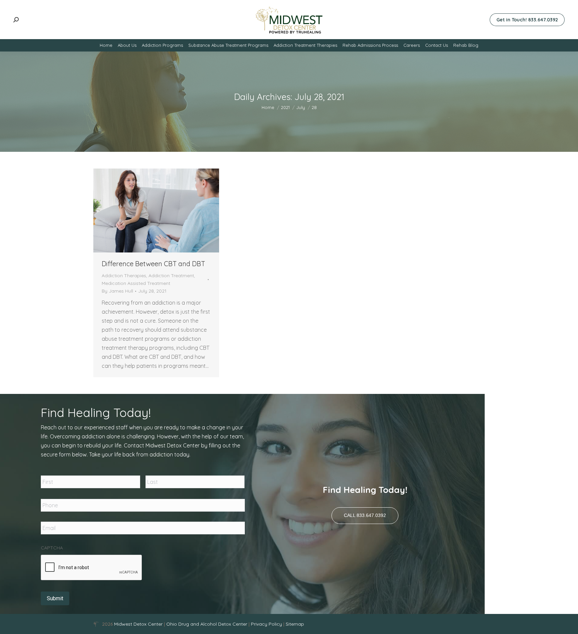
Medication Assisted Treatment (136, 283)
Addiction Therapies (124, 276)
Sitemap (295, 624)
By (117, 291)
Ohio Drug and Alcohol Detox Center (206, 624)
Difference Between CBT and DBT (153, 263)
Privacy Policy (267, 624)
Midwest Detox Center (139, 624)
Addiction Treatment (171, 276)
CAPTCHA (52, 548)
